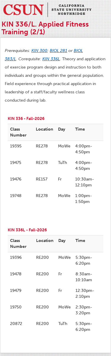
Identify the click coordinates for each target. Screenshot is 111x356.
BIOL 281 (58, 50)
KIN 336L (51, 58)
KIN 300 (39, 50)
